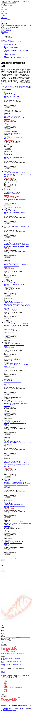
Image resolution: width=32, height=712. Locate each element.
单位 (2, 633)
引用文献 (7, 664)
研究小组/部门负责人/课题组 (8, 638)
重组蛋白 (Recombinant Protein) (14, 86)
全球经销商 (8, 661)
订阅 (2, 671)
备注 (2, 643)
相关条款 (17, 658)
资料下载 (3, 664)
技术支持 (18, 661)
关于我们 (3, 658)
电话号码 (3, 636)
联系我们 (3, 661)
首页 (4, 86)
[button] (3, 560)
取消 (2, 644)
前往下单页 (4, 40)
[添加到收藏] (4, 109)
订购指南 (13, 661)
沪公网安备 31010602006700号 (20, 708)
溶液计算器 (18, 664)
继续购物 (9, 40)
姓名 (2, 632)
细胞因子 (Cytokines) (22, 87)
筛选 (2, 86)
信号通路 (12, 664)
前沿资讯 (12, 658)
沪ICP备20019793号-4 (6, 708)
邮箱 (2, 635)
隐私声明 (7, 658)
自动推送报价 (5, 639)
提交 (5, 644)
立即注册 (16, 27)
